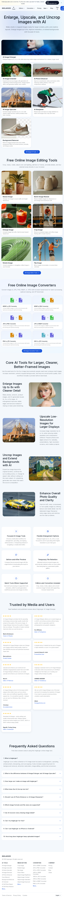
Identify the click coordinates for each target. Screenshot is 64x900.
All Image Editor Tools (31, 272)
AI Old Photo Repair (7, 884)
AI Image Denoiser (7, 872)
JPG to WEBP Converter (39, 865)
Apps (45, 8)
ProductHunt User (39, 654)
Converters (30, 8)
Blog (51, 8)
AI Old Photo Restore (8, 886)
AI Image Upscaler (7, 868)
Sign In (57, 8)
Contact (50, 868)
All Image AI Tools (31, 152)
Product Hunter (7, 658)
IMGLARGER (6, 8)
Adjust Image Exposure (24, 882)
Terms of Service (7, 895)
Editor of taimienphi (8, 729)
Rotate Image (21, 868)
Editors (21, 8)
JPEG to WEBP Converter (37, 873)
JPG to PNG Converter (39, 868)
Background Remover (8, 879)
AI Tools (13, 8)
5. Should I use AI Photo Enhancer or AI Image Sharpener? (32, 797)
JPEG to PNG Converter (39, 879)
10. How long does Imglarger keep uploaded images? (32, 836)
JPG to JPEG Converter (39, 870)
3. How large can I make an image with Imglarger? (32, 781)
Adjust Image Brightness (24, 875)
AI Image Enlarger (7, 865)
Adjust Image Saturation (24, 879)
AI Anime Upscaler (7, 870)
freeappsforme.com (39, 703)
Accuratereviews (7, 707)
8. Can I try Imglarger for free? (32, 821)
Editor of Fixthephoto (40, 632)
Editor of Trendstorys (40, 680)
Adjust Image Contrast (23, 877)
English (57, 895)
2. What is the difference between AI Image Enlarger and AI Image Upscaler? (32, 773)
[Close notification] (61, 2)
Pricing (39, 8)
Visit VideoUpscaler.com (51, 2)
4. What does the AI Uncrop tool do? (32, 789)
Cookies (25, 895)
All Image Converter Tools (31, 351)
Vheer (50, 872)
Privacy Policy (17, 895)
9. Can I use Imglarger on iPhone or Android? (32, 828)
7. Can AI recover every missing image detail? (32, 813)
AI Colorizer (5, 882)
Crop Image (21, 865)
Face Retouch (6, 877)
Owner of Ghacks (8, 636)
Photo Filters (21, 872)
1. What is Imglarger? (32, 758)
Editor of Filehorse (8, 680)
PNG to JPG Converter (39, 883)
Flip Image (20, 870)
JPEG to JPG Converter (39, 876)
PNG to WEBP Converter (39, 881)
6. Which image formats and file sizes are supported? (32, 805)
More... (4, 889)
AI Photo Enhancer (7, 875)
